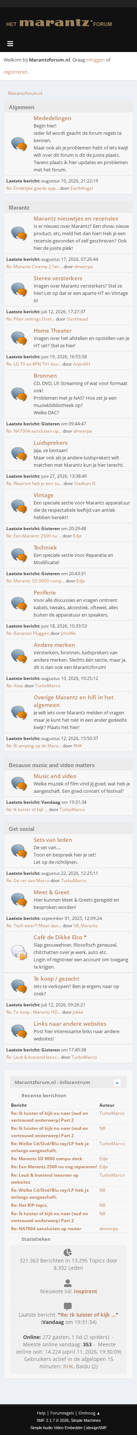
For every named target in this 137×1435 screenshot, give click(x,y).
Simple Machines (86, 1420)
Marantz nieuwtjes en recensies (76, 218)
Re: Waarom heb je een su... (34, 483)
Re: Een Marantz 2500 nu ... (33, 536)
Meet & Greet (51, 892)
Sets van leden (53, 839)
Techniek (45, 547)
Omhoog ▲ (89, 1413)
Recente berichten (43, 1095)
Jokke (78, 1012)
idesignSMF (96, 1427)
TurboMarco (47, 686)
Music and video (55, 776)
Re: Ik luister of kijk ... (27, 809)
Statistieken (35, 1239)
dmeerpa (83, 266)
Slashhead (77, 319)
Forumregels (62, 1413)
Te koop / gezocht (56, 978)
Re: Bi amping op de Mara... (34, 746)
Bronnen (45, 375)
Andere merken (54, 644)
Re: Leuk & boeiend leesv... (33, 1057)
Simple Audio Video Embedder (56, 1427)
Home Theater (53, 330)
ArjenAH (81, 364)
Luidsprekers (51, 442)
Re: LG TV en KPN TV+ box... (33, 364)
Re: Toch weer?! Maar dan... (34, 925)
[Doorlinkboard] (19, 952)
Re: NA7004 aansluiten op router (46, 1228)
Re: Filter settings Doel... (30, 319)
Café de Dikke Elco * (60, 937)
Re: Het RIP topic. (29, 1205)
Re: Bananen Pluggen (27, 633)
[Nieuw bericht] (19, 144)
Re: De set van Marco (27, 880)
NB (102, 1128)
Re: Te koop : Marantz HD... (33, 1012)
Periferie (45, 592)
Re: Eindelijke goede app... (32, 188)
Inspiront (85, 1291)
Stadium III (84, 483)
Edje (77, 536)
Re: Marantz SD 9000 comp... (35, 581)
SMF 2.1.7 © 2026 (53, 1420)
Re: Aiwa (14, 686)
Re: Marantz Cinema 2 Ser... (34, 266)
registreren (15, 72)
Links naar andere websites (70, 1023)
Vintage (44, 495)
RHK (77, 746)
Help (41, 1413)
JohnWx (68, 633)
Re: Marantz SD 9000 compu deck (46, 1158)
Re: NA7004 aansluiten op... (34, 431)
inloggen (95, 59)
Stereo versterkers (58, 278)
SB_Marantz (85, 925)
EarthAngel (82, 188)
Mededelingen (53, 118)
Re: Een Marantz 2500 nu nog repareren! (54, 1167)
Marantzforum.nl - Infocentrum (52, 1082)
